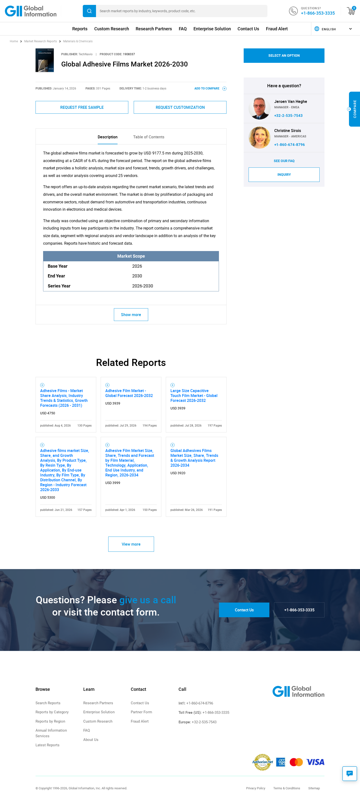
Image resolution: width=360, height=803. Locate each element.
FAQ (183, 28)
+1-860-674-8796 (289, 145)
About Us (90, 739)
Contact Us (248, 28)
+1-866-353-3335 (318, 13)
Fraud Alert (277, 28)
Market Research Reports (40, 41)
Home (14, 41)
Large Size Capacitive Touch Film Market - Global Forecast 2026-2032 (193, 395)
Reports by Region (50, 721)
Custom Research (111, 28)
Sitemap (314, 788)
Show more (131, 314)
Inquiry (284, 174)
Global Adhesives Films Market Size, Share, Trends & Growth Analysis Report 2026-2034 (194, 458)
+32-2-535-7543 (288, 115)
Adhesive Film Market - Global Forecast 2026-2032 (129, 393)
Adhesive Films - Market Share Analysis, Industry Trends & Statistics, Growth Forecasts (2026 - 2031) (64, 398)
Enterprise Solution (212, 28)
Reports (79, 28)
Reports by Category (52, 712)
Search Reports (48, 703)
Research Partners (154, 28)
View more (131, 544)
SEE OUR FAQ (284, 161)
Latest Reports (48, 745)
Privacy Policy (255, 788)
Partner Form (141, 712)
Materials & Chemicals (78, 41)
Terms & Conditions (286, 788)
